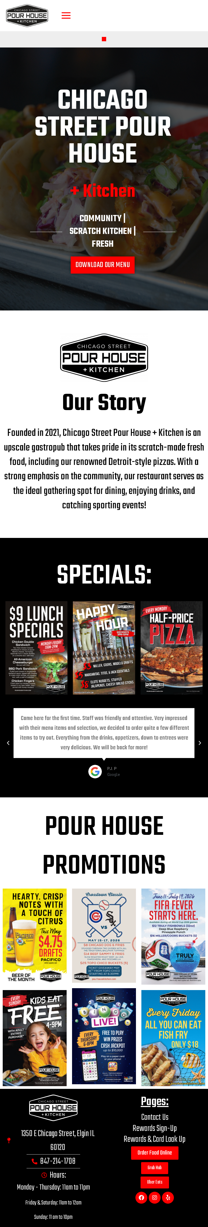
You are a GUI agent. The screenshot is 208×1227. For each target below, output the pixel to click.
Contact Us (154, 1117)
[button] (104, 39)
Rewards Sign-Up (155, 1129)
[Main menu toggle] (66, 15)
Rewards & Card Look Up (155, 1139)
